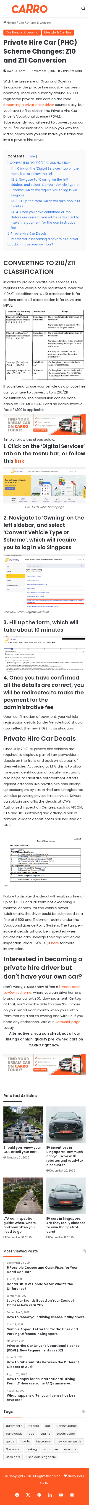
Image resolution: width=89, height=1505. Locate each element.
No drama (13, 1449)
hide (32, 156)
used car (70, 1449)
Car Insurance (66, 1426)
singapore (50, 1449)
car (47, 1426)
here (55, 943)
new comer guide (69, 1441)
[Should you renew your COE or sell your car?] (23, 1124)
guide (10, 1441)
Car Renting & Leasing (35, 22)
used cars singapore (41, 1457)
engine (45, 1434)
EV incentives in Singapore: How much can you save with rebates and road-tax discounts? (65, 1156)
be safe (34, 1426)
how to (25, 1441)
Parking (32, 1449)
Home (11, 22)
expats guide (65, 1434)
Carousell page (68, 1021)
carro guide (14, 1434)
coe (31, 1434)
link (19, 461)
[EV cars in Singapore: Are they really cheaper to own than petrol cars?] (66, 1196)
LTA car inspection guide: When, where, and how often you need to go (20, 1225)
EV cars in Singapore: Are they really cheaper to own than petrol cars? (65, 1225)
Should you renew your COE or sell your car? (22, 1149)
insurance (43, 1441)
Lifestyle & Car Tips (58, 32)
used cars (13, 1457)
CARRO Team (16, 71)
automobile (14, 1426)
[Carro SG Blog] (29, 8)
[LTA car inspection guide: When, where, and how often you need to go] (23, 1196)
